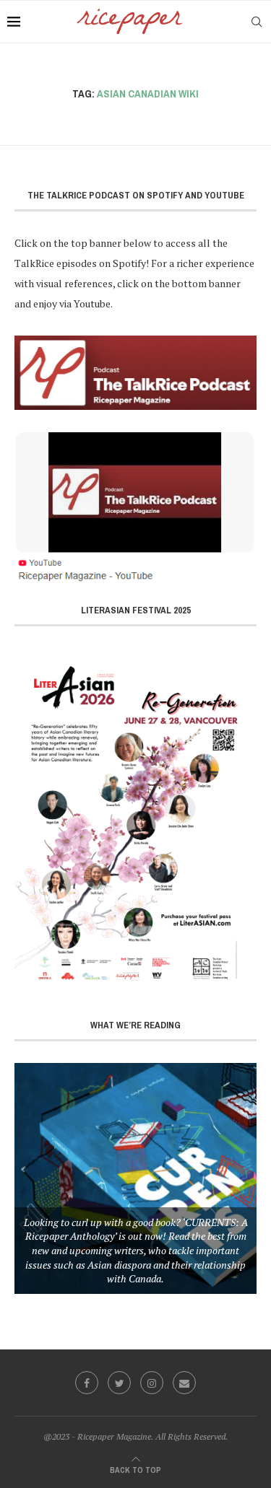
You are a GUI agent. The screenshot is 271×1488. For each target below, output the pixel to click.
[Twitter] (119, 1382)
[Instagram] (151, 1382)
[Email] (184, 1382)
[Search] (256, 22)
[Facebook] (86, 1382)
